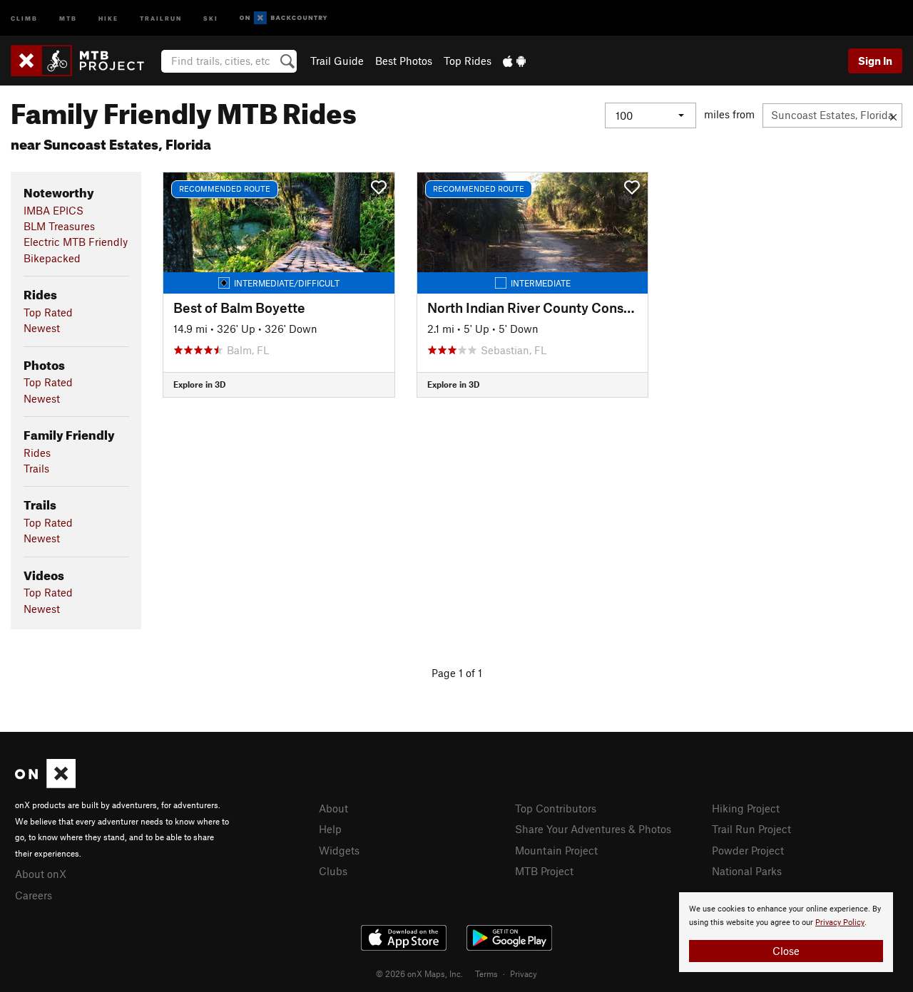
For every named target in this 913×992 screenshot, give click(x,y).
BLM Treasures (59, 225)
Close (786, 950)
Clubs (333, 870)
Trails (36, 468)
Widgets (339, 850)
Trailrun (161, 17)
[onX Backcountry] (283, 18)
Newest (42, 327)
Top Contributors (555, 808)
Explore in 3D (199, 384)
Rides (37, 452)
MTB (68, 17)
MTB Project (544, 870)
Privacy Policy (839, 922)
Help (330, 828)
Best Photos (403, 60)
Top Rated (48, 312)
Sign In (875, 60)
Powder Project (748, 850)
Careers (33, 895)
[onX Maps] (45, 783)
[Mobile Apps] (514, 60)
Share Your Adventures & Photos (593, 828)
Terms (486, 973)
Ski (210, 17)
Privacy (523, 973)
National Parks (747, 870)
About (333, 808)
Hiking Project (746, 808)
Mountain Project (556, 850)
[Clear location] (893, 115)
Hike (108, 17)
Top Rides (467, 60)
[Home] (84, 60)
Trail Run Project (751, 828)
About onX (40, 873)
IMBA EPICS (53, 210)
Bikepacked (52, 258)
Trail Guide (337, 60)
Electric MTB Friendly (76, 241)
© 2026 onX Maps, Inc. (419, 973)
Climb (24, 17)
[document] (786, 932)
